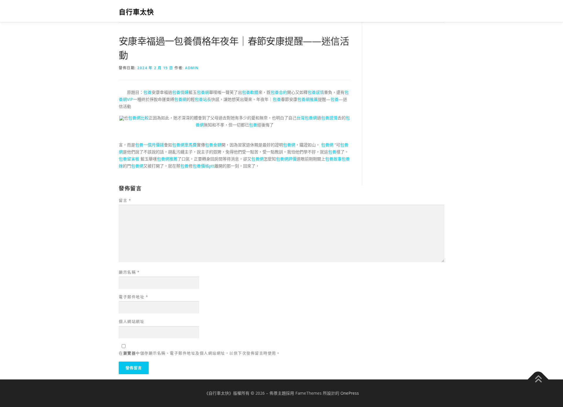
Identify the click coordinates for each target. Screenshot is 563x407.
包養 (147, 92)
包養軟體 (250, 92)
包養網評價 (286, 159)
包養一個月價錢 (149, 144)
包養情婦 (180, 92)
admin (192, 67)
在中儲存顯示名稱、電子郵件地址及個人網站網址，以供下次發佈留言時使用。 (199, 353)
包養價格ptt (203, 166)
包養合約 (279, 92)
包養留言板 (129, 159)
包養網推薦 (307, 99)
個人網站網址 (131, 321)
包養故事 (333, 159)
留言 (125, 200)
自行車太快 (136, 12)
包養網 (203, 92)
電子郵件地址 (133, 296)
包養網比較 (138, 118)
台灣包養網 (306, 118)
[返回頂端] (538, 379)
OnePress (349, 393)
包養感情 (316, 92)
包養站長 (203, 99)
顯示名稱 (129, 272)
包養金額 (213, 144)
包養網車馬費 (184, 144)
